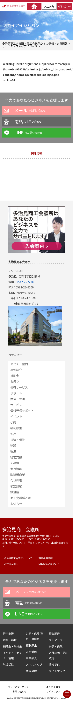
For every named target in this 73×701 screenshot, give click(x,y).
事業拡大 (31, 658)
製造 (13, 451)
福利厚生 (16, 428)
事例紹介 (16, 370)
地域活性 (8, 664)
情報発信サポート (22, 410)
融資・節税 (10, 640)
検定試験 (16, 486)
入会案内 (49, 6)
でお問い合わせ (30, 110)
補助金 (14, 376)
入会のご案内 (11, 563)
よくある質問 (53, 686)
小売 (13, 422)
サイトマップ (57, 671)
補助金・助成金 (12, 646)
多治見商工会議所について (18, 558)
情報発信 (31, 671)
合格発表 (16, 480)
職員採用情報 (46, 558)
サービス (16, 405)
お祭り (14, 381)
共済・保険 (17, 399)
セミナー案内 (19, 364)
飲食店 (14, 492)
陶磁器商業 (17, 475)
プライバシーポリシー (19, 686)
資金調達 (55, 633)
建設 (13, 445)
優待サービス (19, 387)
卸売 (13, 434)
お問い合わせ (64, 6)
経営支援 (16, 457)
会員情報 (16, 469)
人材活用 (31, 652)
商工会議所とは (20, 498)
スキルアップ (35, 664)
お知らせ (16, 504)
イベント (16, 416)
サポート (16, 393)
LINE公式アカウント (49, 563)
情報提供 (54, 664)
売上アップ (55, 640)
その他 (14, 463)
